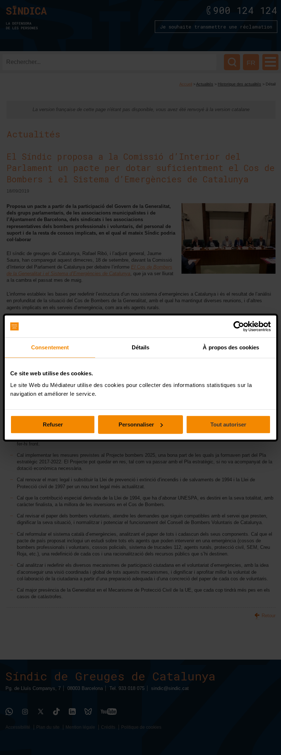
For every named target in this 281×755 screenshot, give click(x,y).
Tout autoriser (228, 424)
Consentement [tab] (50, 347)
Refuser (53, 424)
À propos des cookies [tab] (231, 347)
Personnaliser (136, 424)
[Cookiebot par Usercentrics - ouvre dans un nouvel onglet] (239, 326)
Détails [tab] (141, 347)
